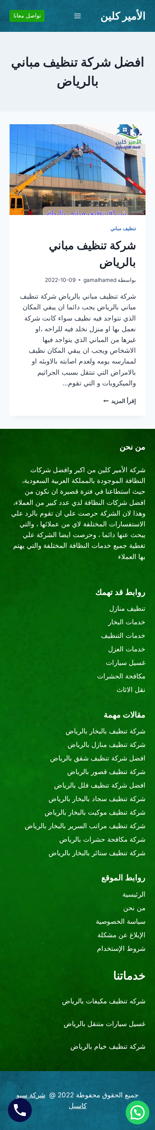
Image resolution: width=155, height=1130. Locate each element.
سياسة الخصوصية (120, 921)
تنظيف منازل (127, 608)
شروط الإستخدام (121, 948)
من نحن (134, 908)
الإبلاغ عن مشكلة (121, 935)
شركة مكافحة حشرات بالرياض (102, 839)
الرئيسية (133, 894)
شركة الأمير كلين (121, 470)
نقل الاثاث (130, 690)
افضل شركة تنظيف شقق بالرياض (97, 758)
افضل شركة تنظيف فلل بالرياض (99, 785)
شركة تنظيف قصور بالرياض (106, 772)
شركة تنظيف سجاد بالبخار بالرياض (96, 799)
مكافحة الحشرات (121, 676)
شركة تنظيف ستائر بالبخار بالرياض (96, 853)
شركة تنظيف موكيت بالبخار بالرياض (95, 812)
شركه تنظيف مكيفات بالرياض (103, 1001)
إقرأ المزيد (119, 401)
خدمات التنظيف (123, 635)
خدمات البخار (126, 622)
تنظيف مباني (123, 228)
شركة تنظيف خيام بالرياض (107, 1046)
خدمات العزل (126, 649)
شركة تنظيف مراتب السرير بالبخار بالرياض (85, 826)
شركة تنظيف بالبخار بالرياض (105, 731)
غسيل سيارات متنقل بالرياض (104, 1024)
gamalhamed (99, 280)
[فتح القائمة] (77, 16)
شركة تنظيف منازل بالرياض (106, 745)
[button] (137, 1112)
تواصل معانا (27, 15)
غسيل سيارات (125, 663)
